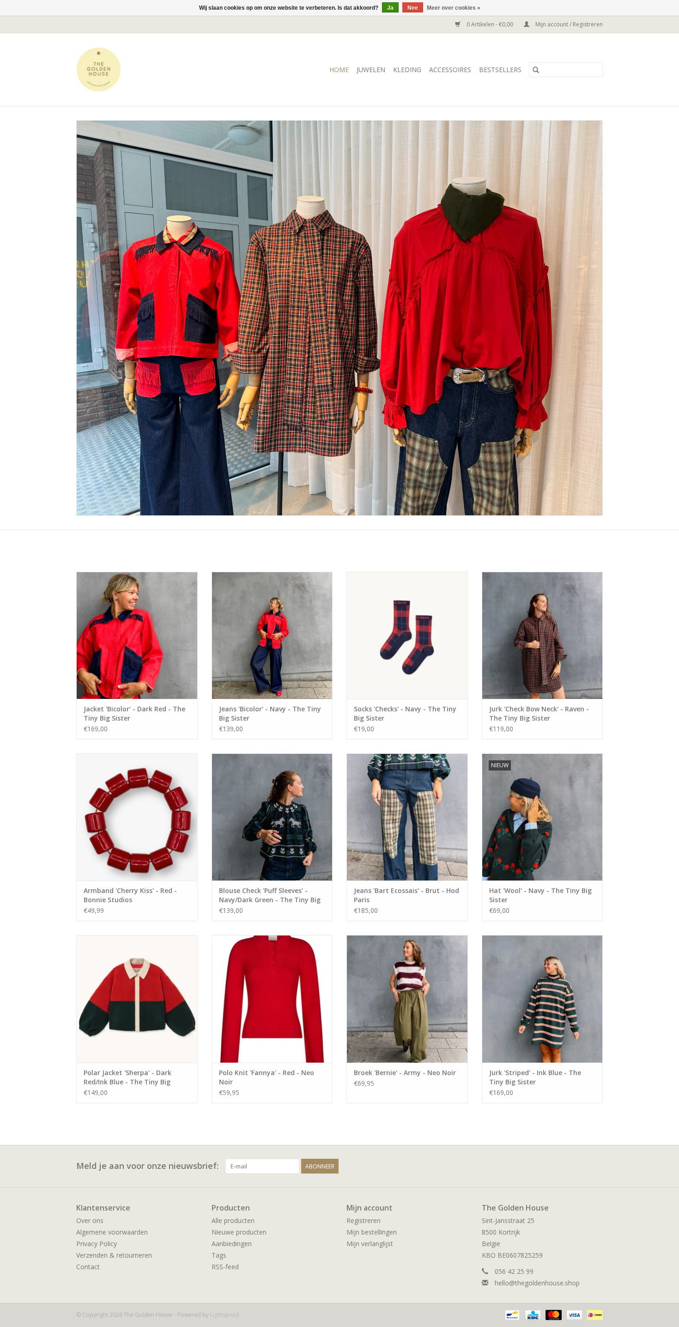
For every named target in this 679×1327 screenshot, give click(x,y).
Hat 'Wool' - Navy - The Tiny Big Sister (540, 895)
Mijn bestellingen (371, 1232)
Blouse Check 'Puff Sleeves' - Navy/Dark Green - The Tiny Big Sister (270, 895)
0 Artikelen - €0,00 (490, 24)
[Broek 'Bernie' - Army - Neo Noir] (407, 998)
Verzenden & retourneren (114, 1255)
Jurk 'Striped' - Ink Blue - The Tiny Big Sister (535, 1077)
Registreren (363, 1220)
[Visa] (573, 1314)
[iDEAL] (593, 1314)
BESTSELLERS (500, 69)
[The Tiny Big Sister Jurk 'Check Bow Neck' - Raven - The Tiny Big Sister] (542, 635)
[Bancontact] (511, 1314)
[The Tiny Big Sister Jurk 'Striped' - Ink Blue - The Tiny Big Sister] (542, 998)
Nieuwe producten (239, 1232)
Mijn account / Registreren (568, 24)
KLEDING (407, 69)
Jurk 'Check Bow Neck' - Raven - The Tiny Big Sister (539, 713)
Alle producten (233, 1220)
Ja (390, 8)
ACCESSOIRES (450, 69)
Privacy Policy (96, 1243)
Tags (219, 1255)
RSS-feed (225, 1266)
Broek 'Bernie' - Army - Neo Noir (405, 1072)
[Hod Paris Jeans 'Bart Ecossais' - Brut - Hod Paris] (407, 817)
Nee (412, 8)
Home (339, 69)
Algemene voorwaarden (112, 1232)
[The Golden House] (113, 69)
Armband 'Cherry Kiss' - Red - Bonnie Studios (130, 895)
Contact (88, 1266)
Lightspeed (224, 1315)
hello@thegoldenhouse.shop (537, 1282)
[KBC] (531, 1314)
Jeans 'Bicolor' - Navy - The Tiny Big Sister (270, 713)
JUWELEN (371, 69)
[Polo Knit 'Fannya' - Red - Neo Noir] (272, 998)
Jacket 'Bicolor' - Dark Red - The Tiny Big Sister (134, 713)
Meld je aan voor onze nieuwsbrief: (147, 1166)
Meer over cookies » (453, 8)
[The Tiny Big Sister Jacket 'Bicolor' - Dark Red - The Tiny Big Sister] (137, 635)
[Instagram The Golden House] (595, 1166)
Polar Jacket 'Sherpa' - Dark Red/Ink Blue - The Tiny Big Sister (127, 1077)
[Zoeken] (536, 69)
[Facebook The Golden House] (578, 1166)
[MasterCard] (552, 1314)
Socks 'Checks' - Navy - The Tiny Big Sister (405, 713)
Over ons (89, 1220)
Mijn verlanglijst (369, 1243)
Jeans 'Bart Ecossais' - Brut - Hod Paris (406, 895)
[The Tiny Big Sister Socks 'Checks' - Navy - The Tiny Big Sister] (407, 635)
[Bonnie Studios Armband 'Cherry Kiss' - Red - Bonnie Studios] (137, 817)
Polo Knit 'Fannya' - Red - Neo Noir (266, 1077)
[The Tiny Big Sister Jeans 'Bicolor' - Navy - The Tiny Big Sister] (272, 635)
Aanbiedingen (232, 1243)
